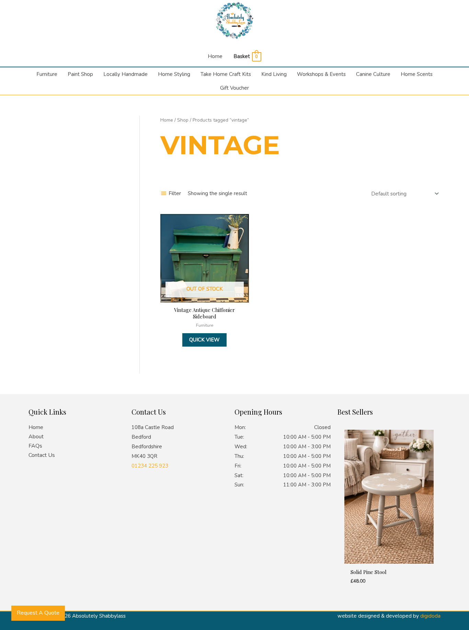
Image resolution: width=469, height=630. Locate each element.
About (36, 436)
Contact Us (41, 455)
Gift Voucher (234, 88)
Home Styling (174, 74)
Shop (182, 120)
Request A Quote (38, 613)
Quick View (204, 339)
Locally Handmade (125, 74)
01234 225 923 (149, 465)
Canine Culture (373, 74)
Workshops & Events (321, 74)
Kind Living (274, 74)
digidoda (430, 615)
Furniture (46, 74)
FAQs (35, 446)
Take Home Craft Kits (226, 74)
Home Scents (417, 74)
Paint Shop (80, 74)
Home (215, 56)
